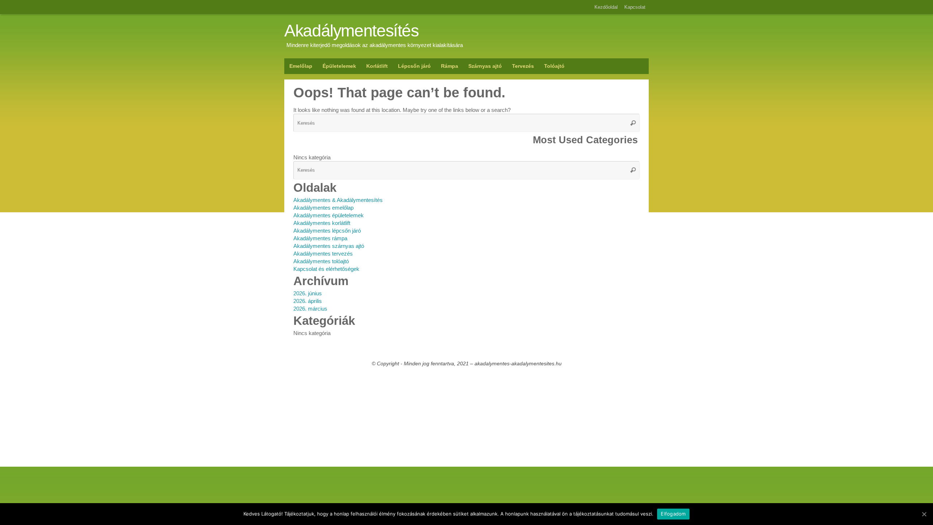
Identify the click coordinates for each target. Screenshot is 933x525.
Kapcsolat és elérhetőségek (326, 269)
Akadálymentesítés (351, 31)
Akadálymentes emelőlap (323, 208)
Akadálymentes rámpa (320, 238)
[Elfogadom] (924, 514)
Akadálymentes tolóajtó (321, 261)
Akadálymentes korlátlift (321, 223)
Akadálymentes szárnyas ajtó (328, 246)
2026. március (310, 309)
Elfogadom (673, 514)
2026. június (307, 293)
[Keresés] (633, 123)
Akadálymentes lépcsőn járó (327, 231)
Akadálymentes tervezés (323, 253)
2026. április (307, 301)
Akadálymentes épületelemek (328, 215)
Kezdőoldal (606, 7)
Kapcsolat (634, 7)
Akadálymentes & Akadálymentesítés (338, 200)
